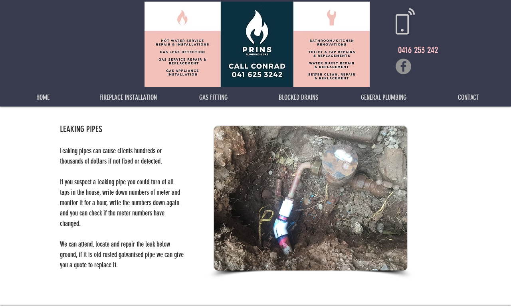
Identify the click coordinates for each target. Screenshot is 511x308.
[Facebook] (403, 66)
